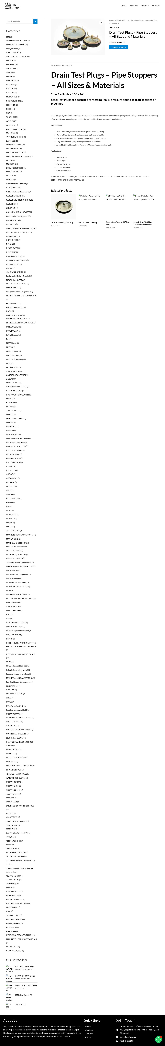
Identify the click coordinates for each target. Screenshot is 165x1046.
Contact (156, 6)
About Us (145, 6)
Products (134, 6)
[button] (101, 23)
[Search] (35, 21)
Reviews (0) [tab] (67, 65)
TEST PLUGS (119, 20)
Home (124, 6)
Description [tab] (55, 65)
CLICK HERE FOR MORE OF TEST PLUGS (67, 180)
